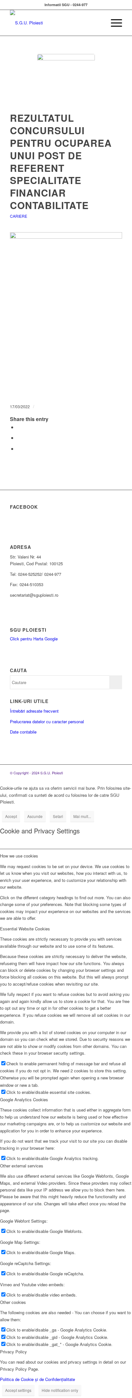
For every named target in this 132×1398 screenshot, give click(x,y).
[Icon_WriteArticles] (66, 83)
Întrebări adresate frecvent (34, 711)
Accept (11, 816)
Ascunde (35, 816)
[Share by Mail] (19, 448)
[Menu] (113, 23)
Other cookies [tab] (13, 1302)
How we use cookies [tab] (19, 856)
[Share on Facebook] (19, 427)
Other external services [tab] (21, 1166)
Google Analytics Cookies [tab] (24, 1099)
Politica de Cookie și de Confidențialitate (37, 1379)
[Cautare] (98, 23)
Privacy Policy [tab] (13, 1352)
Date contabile (23, 732)
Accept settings (18, 1390)
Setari (58, 816)
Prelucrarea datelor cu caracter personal (47, 721)
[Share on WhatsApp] (19, 437)
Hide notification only (60, 1390)
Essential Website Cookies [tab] (25, 929)
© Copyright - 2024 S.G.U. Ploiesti (36, 772)
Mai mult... (82, 816)
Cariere (18, 216)
